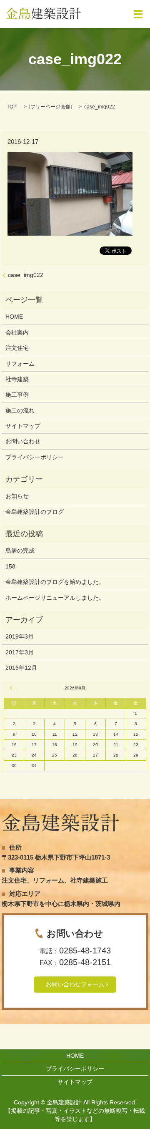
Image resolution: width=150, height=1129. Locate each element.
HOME (14, 316)
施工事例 (17, 394)
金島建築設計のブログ (34, 511)
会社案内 (17, 332)
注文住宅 (17, 347)
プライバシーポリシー (34, 457)
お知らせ (17, 496)
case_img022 (25, 275)
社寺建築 (17, 379)
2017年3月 (19, 652)
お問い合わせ (22, 441)
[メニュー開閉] (138, 14)
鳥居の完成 (20, 550)
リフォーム (20, 363)
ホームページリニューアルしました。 (55, 597)
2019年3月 (19, 636)
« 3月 (12, 687)
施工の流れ (20, 410)
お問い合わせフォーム (75, 984)
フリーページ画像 (50, 107)
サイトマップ (22, 425)
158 (10, 566)
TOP (12, 107)
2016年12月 (21, 667)
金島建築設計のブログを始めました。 (55, 581)
